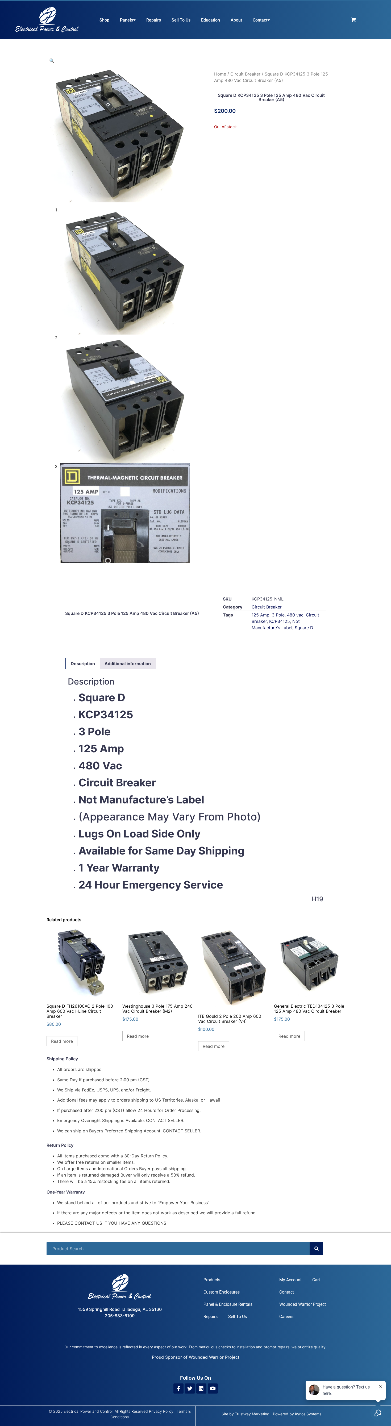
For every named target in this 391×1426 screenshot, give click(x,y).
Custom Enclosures (221, 1292)
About (236, 20)
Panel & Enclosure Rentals (227, 1304)
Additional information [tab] (128, 663)
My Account (290, 1279)
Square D (304, 627)
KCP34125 (279, 621)
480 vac (295, 615)
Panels (126, 20)
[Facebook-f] (178, 1388)
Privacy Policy (161, 1411)
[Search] (316, 1248)
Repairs (153, 20)
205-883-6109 (120, 1315)
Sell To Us (181, 20)
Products (211, 1279)
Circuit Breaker (245, 74)
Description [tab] (83, 663)
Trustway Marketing (252, 1414)
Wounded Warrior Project (302, 1304)
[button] (52, 60)
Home (220, 74)
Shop (104, 20)
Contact (260, 20)
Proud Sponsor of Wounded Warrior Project (195, 1357)
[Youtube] (213, 1388)
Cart (316, 1279)
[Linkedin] (201, 1388)
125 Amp (260, 615)
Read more (62, 1041)
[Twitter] (190, 1388)
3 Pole (278, 615)
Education (210, 20)
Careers (286, 1316)
